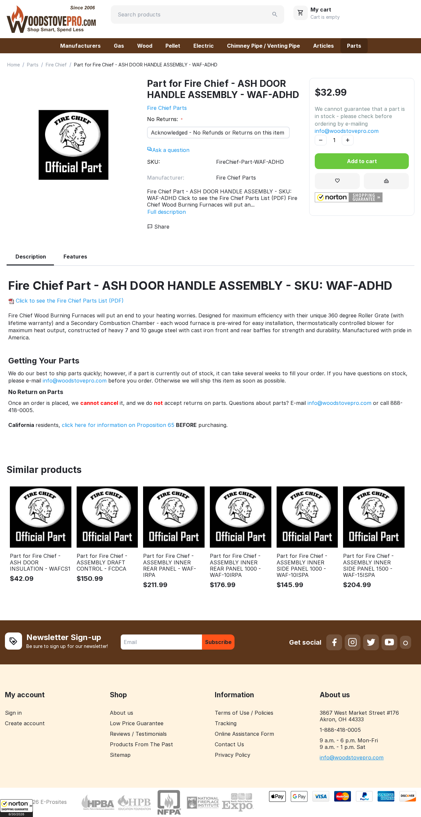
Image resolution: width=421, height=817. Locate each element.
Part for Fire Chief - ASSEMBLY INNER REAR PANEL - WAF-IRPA (169, 565)
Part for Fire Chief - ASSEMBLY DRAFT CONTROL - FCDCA (102, 562)
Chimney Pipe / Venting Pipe (263, 45)
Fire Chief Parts (167, 108)
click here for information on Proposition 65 (118, 425)
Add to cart (362, 161)
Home (13, 64)
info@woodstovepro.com (347, 131)
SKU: (153, 162)
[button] (16, 808)
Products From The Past (141, 744)
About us (121, 712)
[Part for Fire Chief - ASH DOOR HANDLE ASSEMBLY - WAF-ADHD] (73, 145)
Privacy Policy (232, 755)
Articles (323, 45)
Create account (25, 723)
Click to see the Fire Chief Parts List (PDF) (69, 300)
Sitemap (120, 755)
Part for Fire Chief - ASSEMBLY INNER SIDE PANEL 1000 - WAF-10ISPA (302, 565)
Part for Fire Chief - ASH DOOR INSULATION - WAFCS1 (40, 562)
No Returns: (163, 119)
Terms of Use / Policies (244, 712)
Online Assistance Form (244, 733)
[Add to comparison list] (386, 181)
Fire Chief (56, 64)
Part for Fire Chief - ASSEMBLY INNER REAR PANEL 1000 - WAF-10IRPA (235, 565)
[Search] (275, 14)
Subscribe (218, 642)
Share (161, 226)
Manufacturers (80, 45)
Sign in (13, 712)
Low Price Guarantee (136, 723)
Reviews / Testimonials (138, 733)
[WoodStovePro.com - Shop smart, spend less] (51, 18)
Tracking (225, 723)
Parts (354, 45)
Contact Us (229, 744)
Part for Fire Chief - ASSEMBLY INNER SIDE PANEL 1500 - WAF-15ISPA (368, 565)
